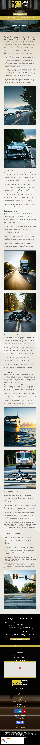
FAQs (20, 699)
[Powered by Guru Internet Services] (20, 744)
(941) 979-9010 (20, 12)
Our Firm (20, 694)
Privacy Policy (20, 726)
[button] (20, 668)
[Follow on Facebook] (16, 711)
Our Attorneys (20, 693)
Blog (20, 698)
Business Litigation (20, 697)
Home (20, 692)
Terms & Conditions (20, 727)
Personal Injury (20, 695)
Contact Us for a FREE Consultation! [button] (20, 639)
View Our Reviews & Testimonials (20, 701)
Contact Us (20, 700)
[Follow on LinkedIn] (20, 711)
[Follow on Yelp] (24, 711)
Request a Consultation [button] (20, 14)
